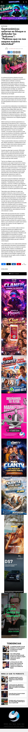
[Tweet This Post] (11, 52)
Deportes (14, 724)
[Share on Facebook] (8, 52)
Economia (19, 724)
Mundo (23, 724)
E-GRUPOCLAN (12, 48)
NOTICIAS (6, 724)
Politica (10, 724)
